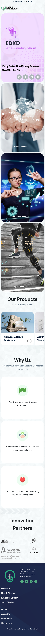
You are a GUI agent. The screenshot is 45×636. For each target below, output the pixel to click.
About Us (5, 614)
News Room (6, 618)
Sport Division (7, 602)
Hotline (30, 1)
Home (4, 609)
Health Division (8, 593)
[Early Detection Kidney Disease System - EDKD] (22, 47)
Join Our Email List (18, 1)
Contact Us (6, 623)
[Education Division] (22, 187)
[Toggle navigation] (41, 8)
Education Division (9, 598)
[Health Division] (22, 118)
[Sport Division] (22, 258)
